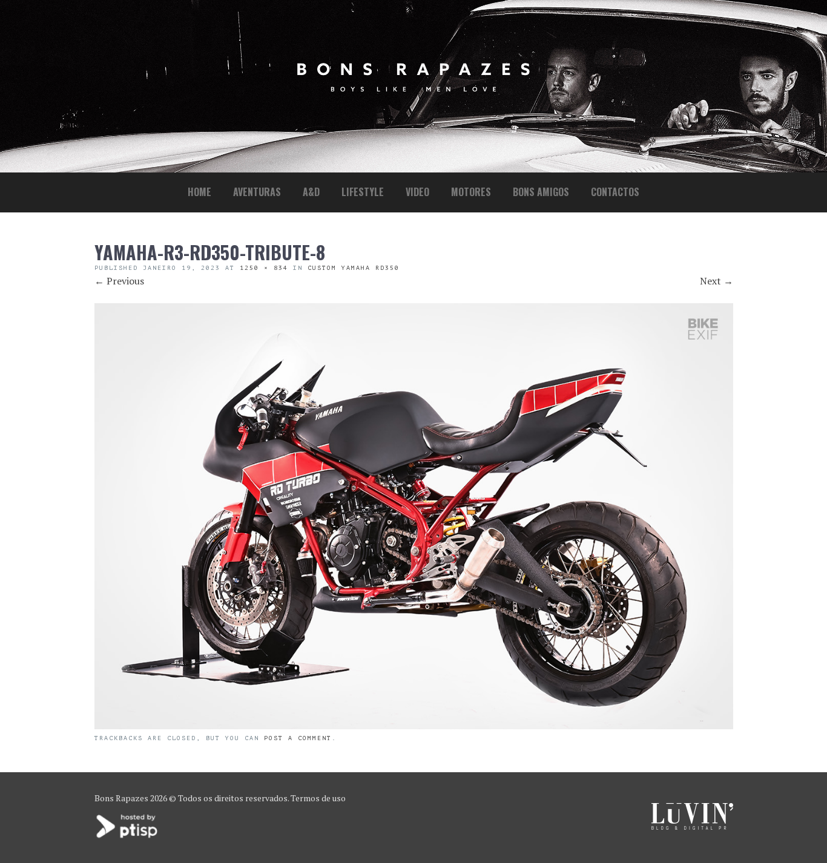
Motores (471, 192)
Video (417, 192)
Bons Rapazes (121, 798)
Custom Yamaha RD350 (354, 267)
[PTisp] (127, 836)
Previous (119, 280)
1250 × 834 (264, 267)
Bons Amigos (541, 192)
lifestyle (362, 192)
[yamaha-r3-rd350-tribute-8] (413, 726)
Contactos (615, 192)
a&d (311, 192)
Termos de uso (318, 798)
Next (716, 280)
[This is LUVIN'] (692, 826)
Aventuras (257, 192)
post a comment (298, 738)
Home (199, 192)
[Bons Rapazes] (413, 88)
